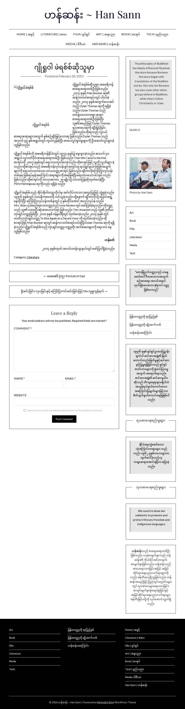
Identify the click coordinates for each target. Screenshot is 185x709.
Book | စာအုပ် (130, 34)
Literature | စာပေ (54, 34)
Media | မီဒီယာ (76, 44)
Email (70, 378)
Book (133, 220)
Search (135, 130)
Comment (23, 328)
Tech (132, 253)
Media (133, 245)
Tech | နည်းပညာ (157, 34)
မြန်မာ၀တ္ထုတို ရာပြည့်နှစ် (144, 316)
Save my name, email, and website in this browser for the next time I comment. (64, 410)
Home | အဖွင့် (25, 34)
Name (19, 378)
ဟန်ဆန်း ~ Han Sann (92, 14)
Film (132, 228)
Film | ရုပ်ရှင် (81, 34)
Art (132, 212)
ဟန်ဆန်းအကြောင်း (141, 332)
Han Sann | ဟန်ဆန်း (105, 44)
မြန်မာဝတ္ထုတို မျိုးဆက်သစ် (145, 324)
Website (20, 395)
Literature (33, 257)
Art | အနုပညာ (105, 34)
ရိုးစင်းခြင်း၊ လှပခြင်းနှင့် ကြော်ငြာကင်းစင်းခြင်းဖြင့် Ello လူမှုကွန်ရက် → (64, 291)
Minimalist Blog (105, 702)
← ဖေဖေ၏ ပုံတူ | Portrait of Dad (64, 276)
